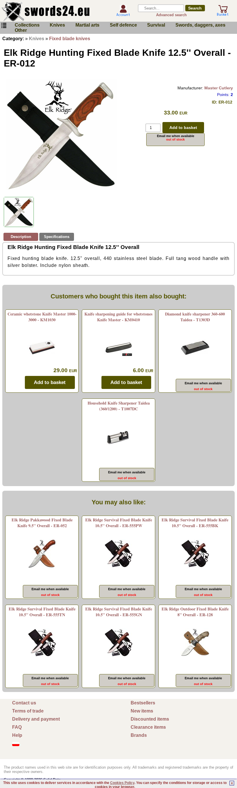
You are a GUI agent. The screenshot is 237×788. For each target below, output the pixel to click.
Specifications (56, 237)
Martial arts (87, 25)
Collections (27, 25)
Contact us (24, 702)
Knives (57, 25)
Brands (139, 735)
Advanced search (171, 15)
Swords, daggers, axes (200, 25)
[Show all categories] (4, 25)
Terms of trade (28, 710)
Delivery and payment (36, 719)
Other (21, 30)
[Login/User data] (123, 14)
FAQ (17, 727)
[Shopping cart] (223, 13)
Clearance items (148, 727)
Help (17, 735)
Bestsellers (143, 702)
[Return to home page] (54, 11)
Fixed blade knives (69, 38)
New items (142, 710)
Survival (156, 25)
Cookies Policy (122, 783)
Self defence (123, 25)
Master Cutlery (218, 88)
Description (21, 237)
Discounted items (150, 719)
